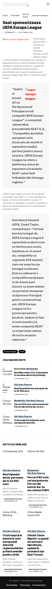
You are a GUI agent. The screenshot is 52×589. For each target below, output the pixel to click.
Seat (22, 352)
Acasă (5, 15)
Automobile (15, 15)
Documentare (39, 585)
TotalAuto (9, 32)
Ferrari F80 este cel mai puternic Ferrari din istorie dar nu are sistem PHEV (31, 407)
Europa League (10, 352)
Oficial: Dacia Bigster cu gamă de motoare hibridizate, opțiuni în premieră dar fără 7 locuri (38, 545)
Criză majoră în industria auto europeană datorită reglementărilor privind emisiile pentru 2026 (30, 424)
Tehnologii (25, 585)
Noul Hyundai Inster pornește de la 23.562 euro (31, 389)
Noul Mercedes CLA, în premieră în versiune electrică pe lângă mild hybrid (31, 375)
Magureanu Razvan (13, 499)
